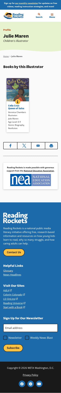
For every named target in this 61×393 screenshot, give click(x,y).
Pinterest (30, 383)
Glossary (8, 270)
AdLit (7, 290)
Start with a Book (14, 307)
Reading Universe (14, 303)
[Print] (51, 145)
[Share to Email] (38, 145)
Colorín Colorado (14, 294)
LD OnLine (10, 298)
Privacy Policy (30, 374)
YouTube (39, 383)
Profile (7, 29)
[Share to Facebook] (10, 145)
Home (6, 56)
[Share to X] (24, 145)
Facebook (22, 383)
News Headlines (12, 274)
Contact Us (14, 252)
